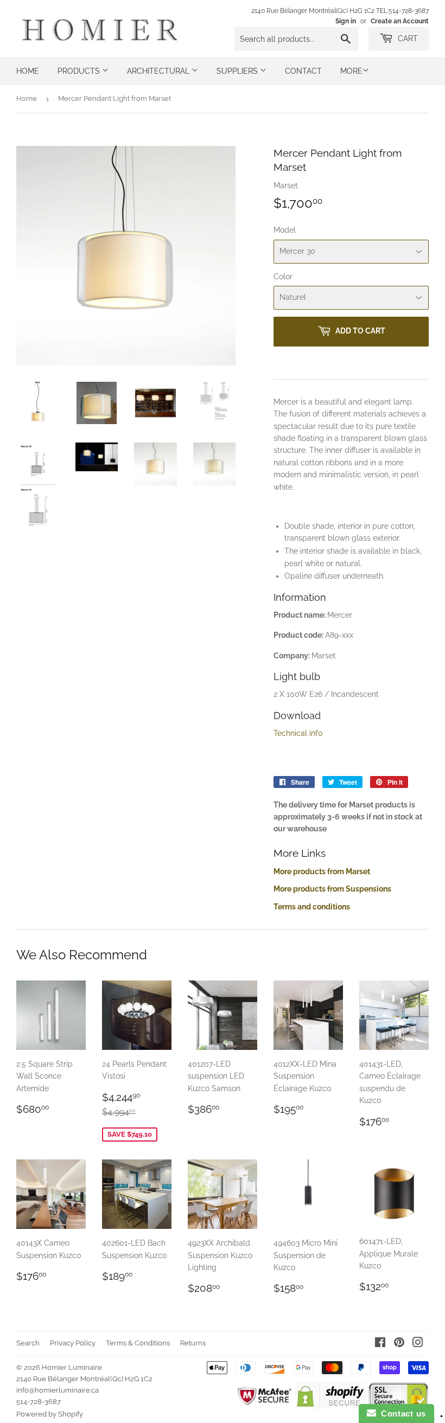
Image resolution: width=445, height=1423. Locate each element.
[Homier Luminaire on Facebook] (380, 1343)
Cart (407, 38)
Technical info (298, 733)
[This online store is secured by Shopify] (330, 1406)
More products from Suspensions (332, 888)
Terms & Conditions (138, 1343)
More (351, 71)
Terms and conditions (312, 906)
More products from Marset (322, 871)
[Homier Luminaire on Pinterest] (399, 1343)
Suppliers (238, 71)
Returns (193, 1343)
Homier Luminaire (72, 1367)
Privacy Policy (73, 1343)
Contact (303, 71)
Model (285, 230)
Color (283, 276)
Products (80, 71)
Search (28, 1343)
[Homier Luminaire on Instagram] (417, 1343)
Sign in (345, 21)
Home (27, 71)
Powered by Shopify (49, 1414)
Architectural (159, 71)
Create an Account (400, 21)
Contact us (401, 1413)
